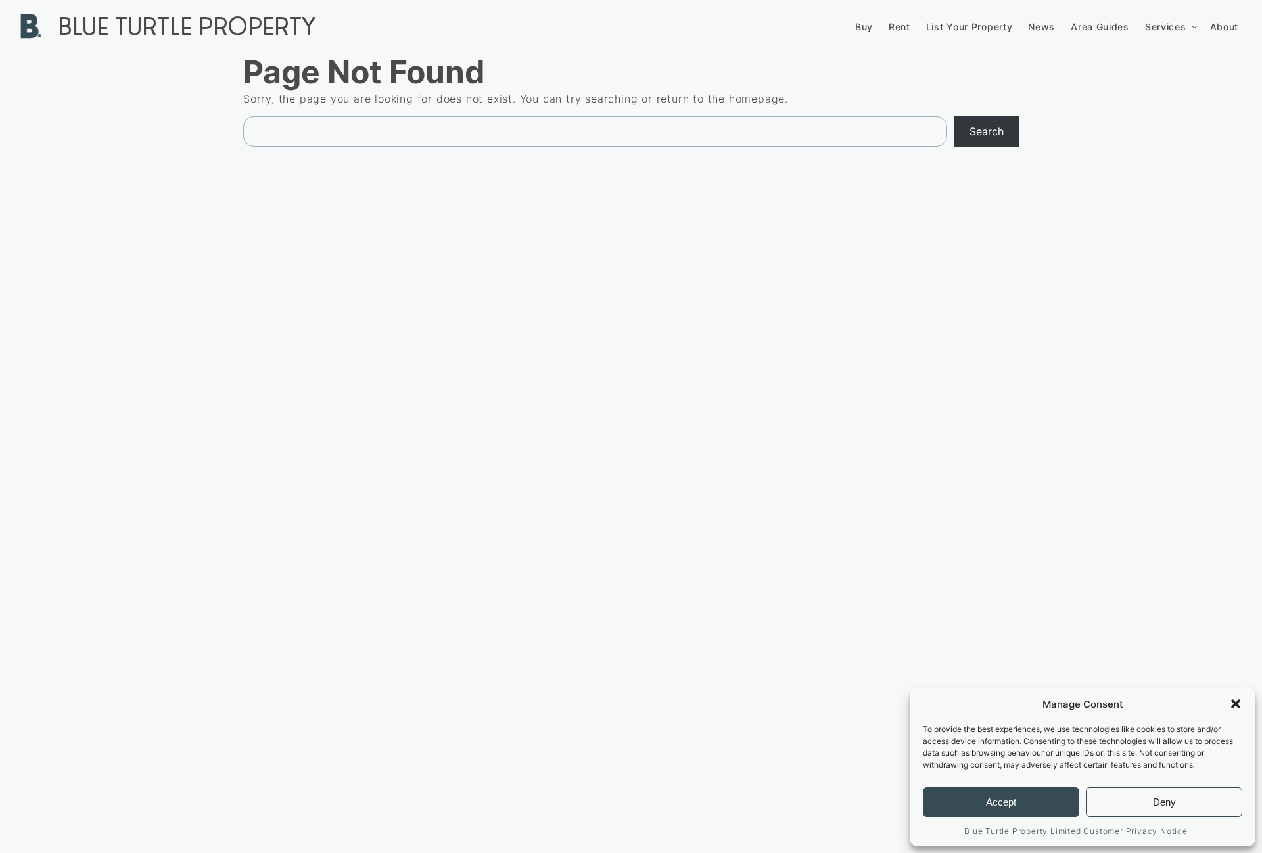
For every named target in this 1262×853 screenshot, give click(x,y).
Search (987, 131)
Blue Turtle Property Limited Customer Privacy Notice (1076, 831)
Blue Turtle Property (187, 26)
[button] (1235, 703)
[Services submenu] (1194, 26)
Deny (1164, 802)
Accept (1001, 802)
